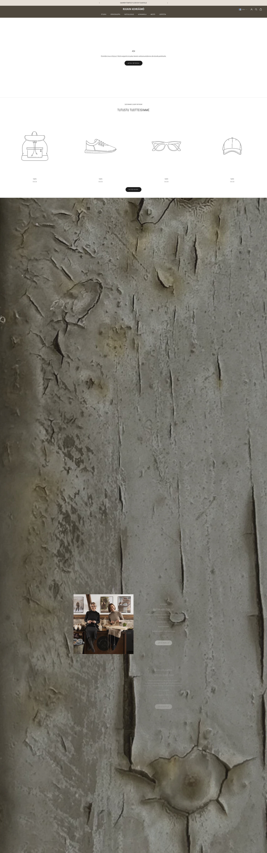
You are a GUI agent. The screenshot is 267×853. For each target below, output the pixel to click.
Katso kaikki (134, 189)
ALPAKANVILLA (142, 14)
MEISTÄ (153, 14)
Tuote (35, 179)
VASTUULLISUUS (129, 14)
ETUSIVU (103, 14)
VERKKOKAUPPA (115, 14)
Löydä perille (163, 643)
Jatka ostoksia (133, 63)
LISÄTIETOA (162, 14)
